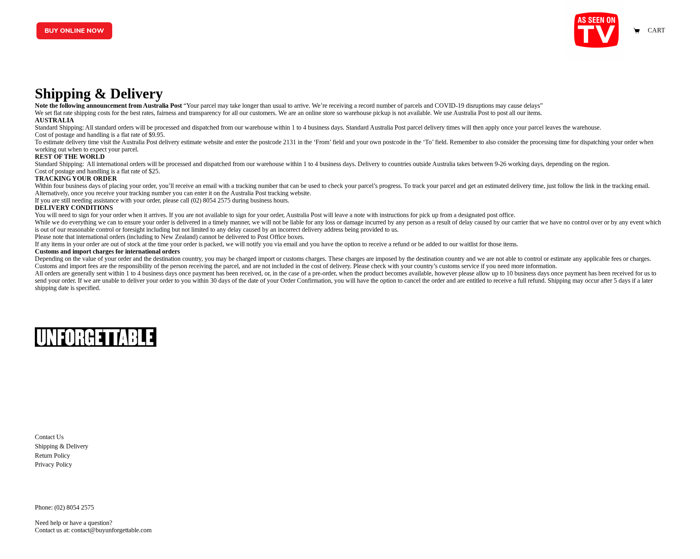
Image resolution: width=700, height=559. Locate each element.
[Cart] (637, 31)
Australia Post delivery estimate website (172, 142)
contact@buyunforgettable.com (111, 530)
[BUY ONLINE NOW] (74, 22)
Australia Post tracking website (269, 193)
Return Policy (52, 455)
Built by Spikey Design (57, 545)
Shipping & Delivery (61, 446)
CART (656, 30)
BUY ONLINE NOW (74, 30)
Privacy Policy (53, 464)
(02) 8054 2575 (210, 200)
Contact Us (49, 436)
